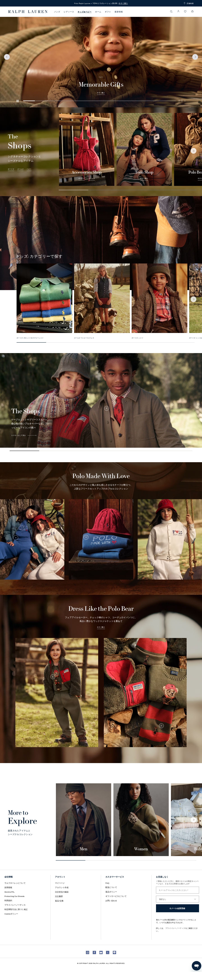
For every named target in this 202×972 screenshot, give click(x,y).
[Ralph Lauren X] (107, 952)
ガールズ (167, 65)
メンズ (57, 11)
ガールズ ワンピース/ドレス (84, 338)
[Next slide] (193, 151)
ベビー (29, 169)
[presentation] (101, 56)
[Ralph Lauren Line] (114, 952)
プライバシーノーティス (175, 928)
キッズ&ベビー (85, 11)
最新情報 (119, 11)
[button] (171, 11)
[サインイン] (178, 11)
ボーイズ (157, 65)
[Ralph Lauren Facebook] (94, 952)
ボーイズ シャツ (137, 338)
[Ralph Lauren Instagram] (87, 952)
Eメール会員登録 (177, 908)
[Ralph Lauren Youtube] (101, 952)
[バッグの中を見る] (192, 11)
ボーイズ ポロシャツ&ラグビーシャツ (30, 338)
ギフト (108, 11)
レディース (69, 11)
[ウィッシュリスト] (185, 11)
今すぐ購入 (144, 178)
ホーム (98, 11)
